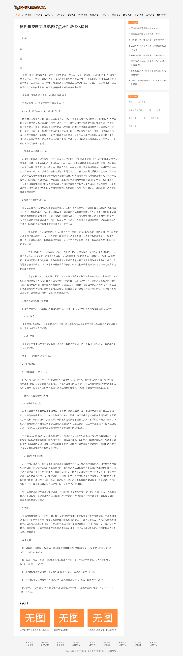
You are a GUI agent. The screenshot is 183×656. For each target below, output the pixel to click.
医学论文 (38, 15)
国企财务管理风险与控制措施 (144, 28)
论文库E (153, 645)
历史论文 (138, 15)
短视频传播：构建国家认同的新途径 (147, 55)
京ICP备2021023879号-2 (107, 651)
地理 (149, 110)
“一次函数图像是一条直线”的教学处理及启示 (148, 82)
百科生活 (161, 15)
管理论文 (116, 15)
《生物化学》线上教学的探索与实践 (147, 40)
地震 (158, 110)
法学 (144, 118)
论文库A (91, 645)
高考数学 (154, 118)
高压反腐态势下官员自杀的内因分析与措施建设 (148, 73)
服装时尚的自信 (61, 630)
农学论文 (60, 15)
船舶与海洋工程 (135, 110)
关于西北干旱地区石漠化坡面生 (34, 630)
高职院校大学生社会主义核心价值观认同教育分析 (148, 63)
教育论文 (94, 15)
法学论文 (150, 15)
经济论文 (127, 15)
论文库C (122, 645)
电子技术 (132, 118)
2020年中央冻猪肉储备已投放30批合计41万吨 (148, 48)
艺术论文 (105, 15)
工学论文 (49, 15)
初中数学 (142, 102)
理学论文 (26, 15)
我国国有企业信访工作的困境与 (102, 630)
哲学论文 (82, 15)
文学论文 (71, 15)
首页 (18, 15)
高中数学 (132, 126)
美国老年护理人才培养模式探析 (145, 34)
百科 (131, 102)
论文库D (138, 645)
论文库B (107, 645)
